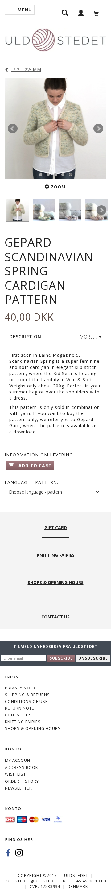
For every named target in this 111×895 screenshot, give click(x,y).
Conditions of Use (26, 701)
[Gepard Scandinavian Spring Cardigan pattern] (55, 128)
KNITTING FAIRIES (23, 721)
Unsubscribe (93, 658)
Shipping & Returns (27, 694)
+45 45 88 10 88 (90, 881)
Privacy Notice (22, 688)
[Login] (81, 12)
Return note (19, 708)
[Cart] (97, 13)
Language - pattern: (31, 482)
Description (25, 336)
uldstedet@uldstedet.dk (35, 881)
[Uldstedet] (55, 38)
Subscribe (61, 658)
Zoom (58, 187)
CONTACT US (18, 715)
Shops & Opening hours (33, 728)
